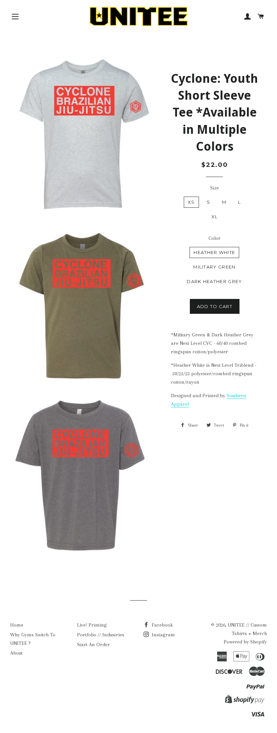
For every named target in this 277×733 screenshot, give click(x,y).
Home (16, 625)
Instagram (162, 635)
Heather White (214, 252)
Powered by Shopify (245, 642)
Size (214, 188)
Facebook (161, 625)
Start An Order (93, 644)
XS (191, 202)
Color (214, 238)
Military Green (214, 267)
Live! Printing (92, 625)
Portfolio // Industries (100, 635)
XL (214, 216)
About (16, 653)
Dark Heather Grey (214, 281)
